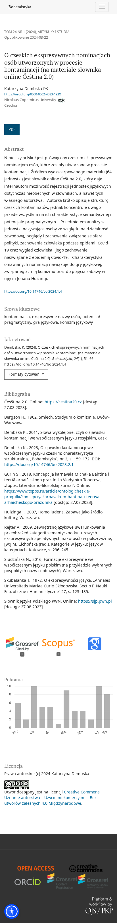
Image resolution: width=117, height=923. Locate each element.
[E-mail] (46, 88)
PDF (12, 129)
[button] (12, 911)
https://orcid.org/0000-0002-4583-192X (32, 94)
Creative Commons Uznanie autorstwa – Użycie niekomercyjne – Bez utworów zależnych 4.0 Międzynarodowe (52, 797)
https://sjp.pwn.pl (95, 601)
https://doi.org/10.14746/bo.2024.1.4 (33, 291)
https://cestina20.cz (63, 401)
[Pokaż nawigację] (102, 7)
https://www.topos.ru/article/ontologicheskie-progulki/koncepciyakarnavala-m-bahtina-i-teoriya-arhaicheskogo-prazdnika (52, 496)
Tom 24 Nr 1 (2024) (20, 31)
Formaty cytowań (25, 374)
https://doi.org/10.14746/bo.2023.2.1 (39, 464)
